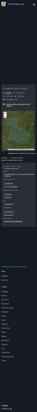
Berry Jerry (5, 299)
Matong (3, 336)
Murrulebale (5, 340)
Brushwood (5, 303)
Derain (3, 316)
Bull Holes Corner (7, 307)
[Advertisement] (18, 27)
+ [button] (5, 113)
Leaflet (9, 149)
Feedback (4, 405)
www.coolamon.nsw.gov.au (13, 221)
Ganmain (4, 324)
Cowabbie (4, 312)
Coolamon (4, 280)
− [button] (5, 116)
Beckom (4, 295)
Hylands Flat (5, 328)
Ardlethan (4, 276)
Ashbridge (4, 291)
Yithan (3, 360)
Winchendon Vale (7, 356)
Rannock (4, 344)
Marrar (3, 332)
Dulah (3, 320)
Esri (19, 149)
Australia (4, 157)
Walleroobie (5, 352)
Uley (3, 348)
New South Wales (17, 157)
